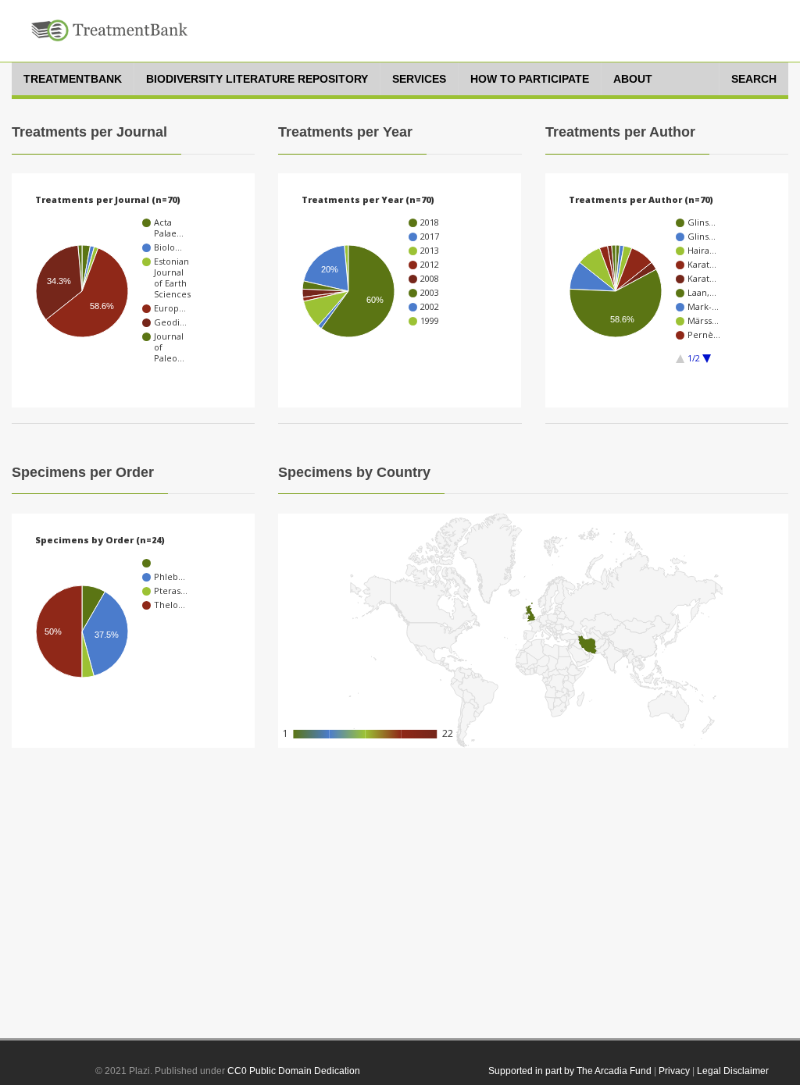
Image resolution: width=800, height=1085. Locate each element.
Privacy (674, 1070)
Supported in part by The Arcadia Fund (570, 1070)
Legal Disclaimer (733, 1070)
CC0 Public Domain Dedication (293, 1070)
